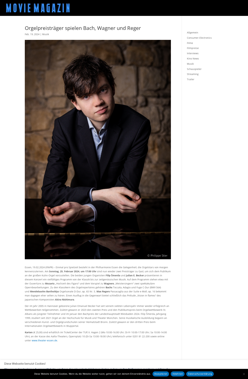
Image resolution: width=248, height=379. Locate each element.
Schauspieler (194, 69)
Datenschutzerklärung (55, 365)
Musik (45, 34)
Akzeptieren (161, 373)
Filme (190, 43)
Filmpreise (193, 48)
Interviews (193, 53)
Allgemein (192, 32)
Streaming (193, 74)
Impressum (31, 365)
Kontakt (76, 365)
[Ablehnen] (243, 374)
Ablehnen (177, 373)
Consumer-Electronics (199, 37)
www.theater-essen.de (44, 340)
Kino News (193, 58)
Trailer (190, 79)
